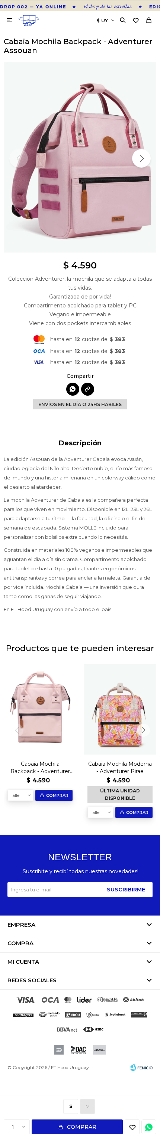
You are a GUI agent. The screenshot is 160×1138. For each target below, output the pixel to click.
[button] (123, 20)
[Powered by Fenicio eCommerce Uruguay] (141, 1067)
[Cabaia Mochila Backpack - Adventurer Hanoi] (40, 709)
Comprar (81, 1127)
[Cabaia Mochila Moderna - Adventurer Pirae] (120, 709)
